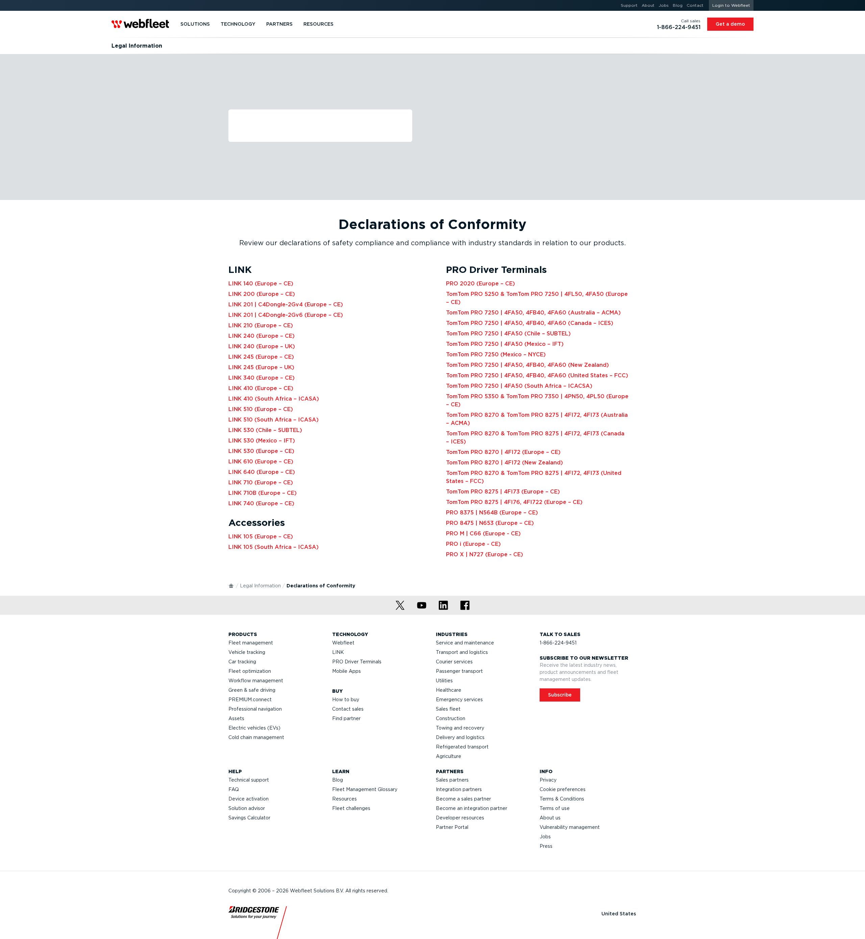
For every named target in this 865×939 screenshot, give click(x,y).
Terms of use (555, 808)
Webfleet (343, 642)
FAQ (233, 789)
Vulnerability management (570, 827)
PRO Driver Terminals (356, 661)
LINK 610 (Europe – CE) (260, 461)
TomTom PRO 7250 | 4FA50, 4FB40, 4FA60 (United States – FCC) (537, 375)
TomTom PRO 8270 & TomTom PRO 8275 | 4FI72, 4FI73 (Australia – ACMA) (537, 419)
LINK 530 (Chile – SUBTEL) (265, 430)
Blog (337, 780)
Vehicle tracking (246, 652)
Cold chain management (256, 737)
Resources (344, 799)
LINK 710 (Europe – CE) (260, 482)
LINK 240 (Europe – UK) (261, 346)
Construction (450, 718)
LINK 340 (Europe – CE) (261, 378)
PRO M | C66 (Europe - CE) (483, 533)
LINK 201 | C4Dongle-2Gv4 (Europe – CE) (285, 304)
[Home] (231, 585)
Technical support (248, 780)
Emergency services (459, 699)
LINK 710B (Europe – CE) (262, 493)
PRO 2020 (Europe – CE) (480, 283)
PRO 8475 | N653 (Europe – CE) (490, 523)
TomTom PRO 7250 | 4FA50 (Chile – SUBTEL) (508, 333)
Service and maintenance (465, 642)
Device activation (248, 799)
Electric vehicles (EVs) (254, 728)
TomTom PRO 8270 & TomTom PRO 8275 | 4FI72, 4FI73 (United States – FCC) (533, 477)
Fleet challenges (351, 808)
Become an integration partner (471, 808)
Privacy (548, 780)
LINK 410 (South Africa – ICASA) (273, 399)
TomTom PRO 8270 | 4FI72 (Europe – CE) (503, 452)
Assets (236, 718)
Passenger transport (459, 671)
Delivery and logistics (460, 737)
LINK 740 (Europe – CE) (261, 503)
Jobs (545, 836)
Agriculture (448, 756)
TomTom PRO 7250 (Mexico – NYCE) (496, 354)
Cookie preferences (563, 789)
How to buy (345, 699)
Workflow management (255, 680)
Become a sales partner (463, 799)
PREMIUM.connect (250, 699)
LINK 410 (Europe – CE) (260, 388)
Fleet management (250, 642)
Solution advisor (246, 808)
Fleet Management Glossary (364, 789)
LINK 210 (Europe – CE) (260, 325)
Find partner (346, 718)
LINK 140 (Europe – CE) (260, 283)
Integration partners (459, 789)
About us (550, 817)
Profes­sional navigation (255, 709)
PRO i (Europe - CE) (473, 544)
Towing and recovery (460, 728)
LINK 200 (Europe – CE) (261, 294)
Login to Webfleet (731, 5)
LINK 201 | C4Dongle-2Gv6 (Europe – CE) (285, 315)
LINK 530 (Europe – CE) (261, 451)
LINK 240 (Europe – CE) (261, 336)
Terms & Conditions (562, 799)
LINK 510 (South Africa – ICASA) (273, 419)
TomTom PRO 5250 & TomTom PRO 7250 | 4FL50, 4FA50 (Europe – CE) (537, 298)
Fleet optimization (249, 671)
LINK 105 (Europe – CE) (260, 536)
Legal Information (260, 585)
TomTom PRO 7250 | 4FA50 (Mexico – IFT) (505, 344)
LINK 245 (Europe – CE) (261, 357)
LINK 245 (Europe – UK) (261, 367)
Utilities (444, 680)
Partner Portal (452, 827)
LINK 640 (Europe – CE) (261, 472)
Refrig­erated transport (462, 747)
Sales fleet (448, 709)
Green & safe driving (251, 690)
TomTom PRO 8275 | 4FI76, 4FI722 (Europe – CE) (514, 502)
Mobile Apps (346, 671)
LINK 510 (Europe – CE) (260, 409)
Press (546, 846)
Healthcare (448, 690)
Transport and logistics (462, 652)
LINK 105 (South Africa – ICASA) (273, 547)
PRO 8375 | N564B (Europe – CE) (492, 512)
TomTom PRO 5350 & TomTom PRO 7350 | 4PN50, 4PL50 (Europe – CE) (537, 400)
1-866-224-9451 (558, 642)
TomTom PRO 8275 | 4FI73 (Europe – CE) (503, 491)
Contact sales (348, 709)
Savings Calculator (249, 817)
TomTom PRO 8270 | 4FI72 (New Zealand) (504, 462)
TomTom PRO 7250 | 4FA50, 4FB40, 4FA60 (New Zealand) (527, 365)
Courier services (454, 661)
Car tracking (242, 661)
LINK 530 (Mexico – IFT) (261, 440)
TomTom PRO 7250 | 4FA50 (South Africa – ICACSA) (519, 386)
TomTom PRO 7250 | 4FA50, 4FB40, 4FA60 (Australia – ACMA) (533, 312)
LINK (338, 652)
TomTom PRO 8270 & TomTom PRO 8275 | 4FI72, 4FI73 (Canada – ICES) (535, 437)
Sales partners (452, 780)
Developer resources (460, 817)
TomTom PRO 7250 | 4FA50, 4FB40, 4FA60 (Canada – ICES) (529, 323)
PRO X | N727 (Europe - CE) (484, 554)
